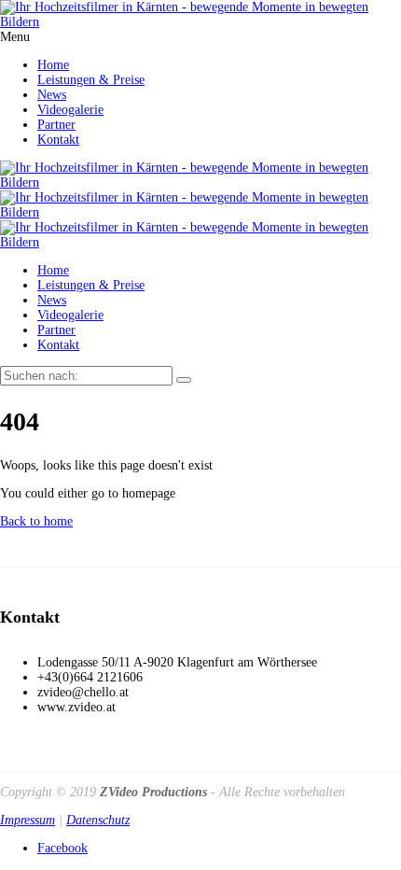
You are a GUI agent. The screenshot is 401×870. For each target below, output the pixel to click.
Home (53, 65)
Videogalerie (70, 110)
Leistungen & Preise (91, 80)
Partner (56, 125)
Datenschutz (98, 820)
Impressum (27, 820)
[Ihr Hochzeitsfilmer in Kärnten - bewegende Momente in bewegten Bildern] (200, 22)
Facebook (62, 848)
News (51, 95)
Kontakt (58, 140)
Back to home (36, 521)
